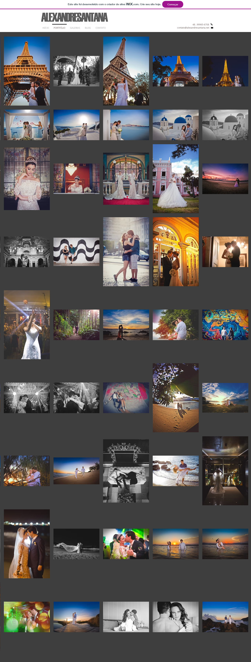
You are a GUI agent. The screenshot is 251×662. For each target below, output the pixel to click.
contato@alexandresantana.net (193, 27)
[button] (75, 26)
